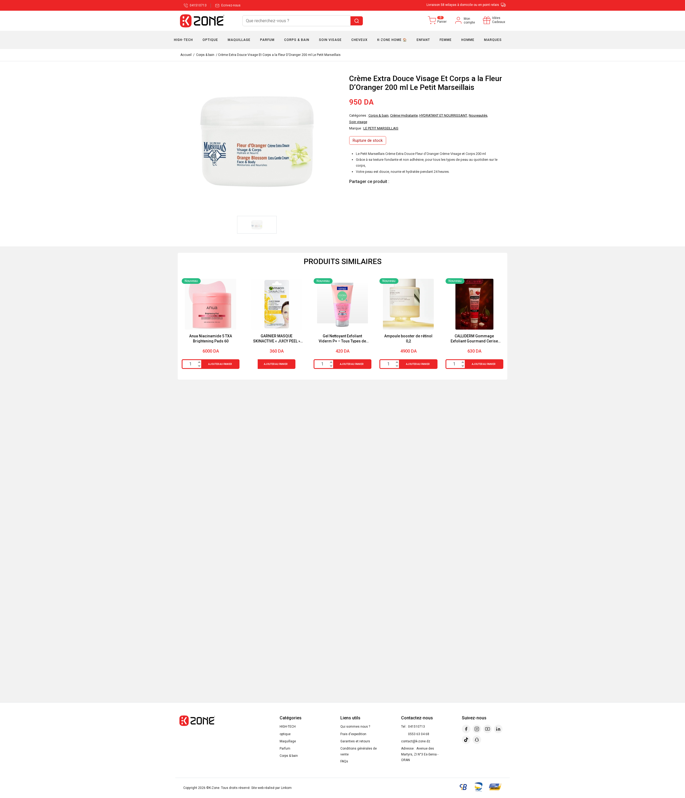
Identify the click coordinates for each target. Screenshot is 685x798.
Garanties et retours (355, 741)
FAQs (344, 761)
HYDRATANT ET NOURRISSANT (443, 115)
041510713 (416, 726)
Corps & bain (205, 55)
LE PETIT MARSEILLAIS (380, 128)
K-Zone (214, 788)
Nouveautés (478, 115)
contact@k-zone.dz (415, 741)
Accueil (186, 55)
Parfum (285, 748)
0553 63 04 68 (418, 734)
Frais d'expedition (353, 734)
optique (285, 734)
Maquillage (288, 741)
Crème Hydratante (404, 115)
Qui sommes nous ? (355, 726)
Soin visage (358, 122)
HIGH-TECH (288, 726)
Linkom (286, 788)
